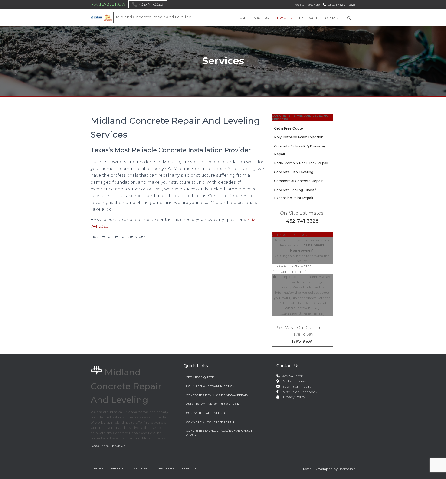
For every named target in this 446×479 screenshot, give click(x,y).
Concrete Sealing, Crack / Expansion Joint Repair (220, 433)
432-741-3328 (151, 4)
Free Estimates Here (306, 4)
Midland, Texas (292, 381)
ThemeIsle (346, 469)
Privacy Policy (292, 397)
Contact (332, 18)
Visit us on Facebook (298, 392)
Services (282, 18)
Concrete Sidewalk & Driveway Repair (217, 395)
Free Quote (308, 18)
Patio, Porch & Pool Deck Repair (301, 163)
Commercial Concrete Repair (298, 181)
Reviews (302, 341)
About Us (261, 18)
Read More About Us (108, 446)
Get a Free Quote (288, 128)
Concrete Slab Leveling (293, 172)
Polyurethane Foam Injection (298, 137)
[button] (291, 18)
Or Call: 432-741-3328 (341, 4)
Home (242, 18)
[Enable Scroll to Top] (437, 470)
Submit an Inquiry (296, 386)
